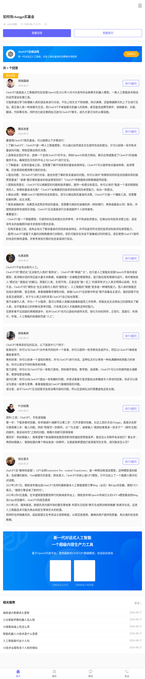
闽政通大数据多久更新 (16, 612)
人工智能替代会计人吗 (16, 640)
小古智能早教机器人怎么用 (19, 619)
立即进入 (131, 54)
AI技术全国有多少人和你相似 (20, 647)
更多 (137, 603)
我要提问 (108, 33)
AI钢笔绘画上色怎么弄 (16, 626)
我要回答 (37, 33)
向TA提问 (131, 83)
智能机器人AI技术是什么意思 (20, 633)
